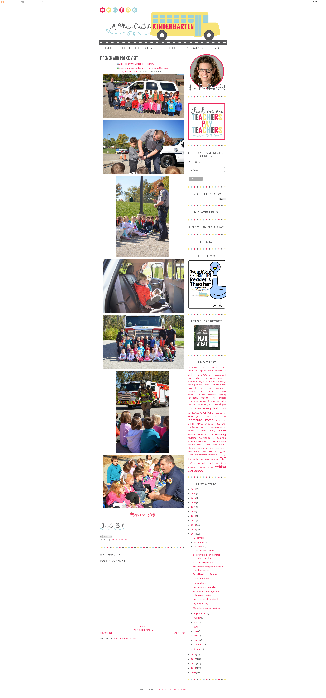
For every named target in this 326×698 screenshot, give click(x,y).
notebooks (206, 427)
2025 (193, 494)
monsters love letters (203, 550)
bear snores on (219, 378)
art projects (199, 374)
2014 (193, 534)
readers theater (203, 434)
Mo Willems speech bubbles (206, 608)
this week (214, 459)
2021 (193, 507)
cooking (191, 395)
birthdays (222, 382)
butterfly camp (218, 385)
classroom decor (197, 391)
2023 (193, 498)
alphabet (208, 371)
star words (210, 448)
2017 (193, 520)
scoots (209, 441)
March (197, 640)
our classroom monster (204, 587)
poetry (191, 435)
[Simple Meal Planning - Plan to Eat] (207, 350)
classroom (221, 388)
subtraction (221, 448)
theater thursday (207, 455)
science (221, 437)
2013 (193, 655)
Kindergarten (220, 413)
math (209, 420)
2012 (193, 659)
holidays (219, 408)
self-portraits (219, 441)
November (199, 542)
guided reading (203, 409)
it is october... (199, 583)
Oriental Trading (207, 430)
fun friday (201, 405)
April (196, 636)
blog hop (191, 385)
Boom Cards (202, 385)
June (196, 627)
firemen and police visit (204, 562)
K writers (206, 412)
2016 (193, 525)
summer (191, 452)
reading (220, 434)
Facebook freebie (198, 398)
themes (191, 459)
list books (220, 416)
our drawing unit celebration (206, 599)
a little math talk (201, 579)
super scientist (202, 452)
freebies (193, 401)
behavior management (198, 382)
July (196, 622)
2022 (193, 503)
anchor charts (219, 371)
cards (211, 388)
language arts (198, 416)
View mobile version (143, 630)
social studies (120, 540)
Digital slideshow (129, 71)
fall (213, 398)
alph (202, 371)
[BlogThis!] (103, 536)
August (197, 618)
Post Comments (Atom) (125, 638)
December (199, 538)
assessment (220, 375)
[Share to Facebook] (108, 536)
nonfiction (193, 427)
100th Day (193, 368)
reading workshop (199, 437)
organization (193, 431)
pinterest (221, 430)
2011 (193, 664)
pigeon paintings (201, 604)
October (198, 547)
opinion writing (219, 427)
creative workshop (206, 395)
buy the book (197, 388)
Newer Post (106, 633)
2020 (193, 512)
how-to (191, 413)
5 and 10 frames (208, 368)
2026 (193, 489)
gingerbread (213, 404)
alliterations (193, 371)
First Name (193, 170)
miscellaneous (204, 423)
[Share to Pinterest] (111, 536)
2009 (193, 672)
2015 (193, 529)
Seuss (191, 444)
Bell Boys (213, 381)
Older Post (179, 633)
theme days (221, 455)
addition (222, 368)
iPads (196, 413)
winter (212, 463)
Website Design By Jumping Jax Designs (170, 689)
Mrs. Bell (220, 423)
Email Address (194, 162)
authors (192, 378)
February (198, 645)
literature (195, 420)
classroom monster (217, 391)
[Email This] (101, 536)
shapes (200, 445)
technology (215, 451)
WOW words (206, 467)
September (200, 613)
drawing (222, 395)
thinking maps (202, 459)
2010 (193, 668)
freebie (222, 398)
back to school (204, 378)
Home (143, 626)
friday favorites (208, 401)
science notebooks (197, 441)
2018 (193, 516)
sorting (201, 448)
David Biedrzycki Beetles (205, 574)
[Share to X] (106, 536)
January (198, 649)
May (196, 631)
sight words (211, 445)
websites (202, 463)
